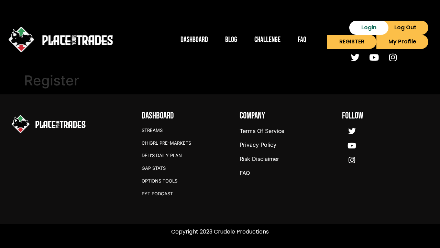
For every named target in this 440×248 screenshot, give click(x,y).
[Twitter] (355, 57)
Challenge (267, 39)
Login (368, 27)
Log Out (405, 27)
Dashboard (194, 39)
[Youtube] (374, 57)
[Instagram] (393, 57)
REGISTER (351, 41)
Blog (231, 39)
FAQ (302, 39)
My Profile (402, 41)
